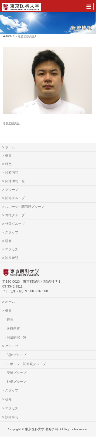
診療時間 (11, 258)
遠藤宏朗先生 (11, 123)
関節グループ (15, 198)
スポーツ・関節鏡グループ (24, 206)
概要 (8, 155)
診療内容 (11, 172)
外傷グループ (15, 224)
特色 (8, 164)
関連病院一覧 (15, 181)
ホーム (10, 147)
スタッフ (11, 232)
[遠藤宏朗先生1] (47, 80)
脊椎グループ (15, 215)
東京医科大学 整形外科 (41, 429)
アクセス (11, 249)
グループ (11, 189)
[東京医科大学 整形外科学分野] (21, 6)
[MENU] (89, 6)
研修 (8, 241)
